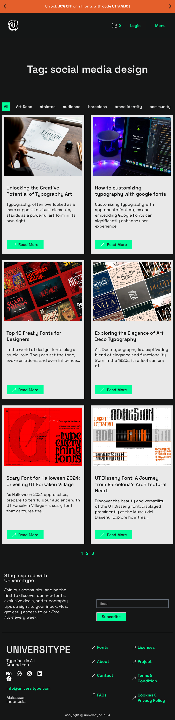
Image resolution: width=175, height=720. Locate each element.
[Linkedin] (39, 673)
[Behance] (9, 673)
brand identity (128, 106)
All (6, 106)
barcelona (97, 106)
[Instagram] (29, 673)
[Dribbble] (19, 673)
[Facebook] (9, 678)
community (160, 106)
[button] (4, 6)
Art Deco (24, 106)
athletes (47, 106)
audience (71, 106)
